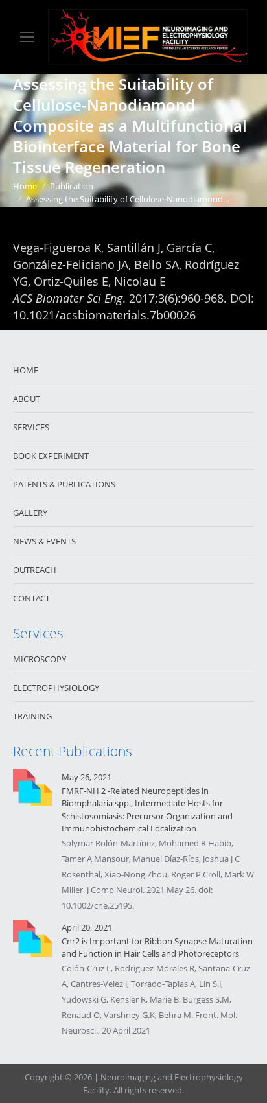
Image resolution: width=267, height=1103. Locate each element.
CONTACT (31, 598)
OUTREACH (34, 569)
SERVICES (31, 427)
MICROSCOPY (39, 659)
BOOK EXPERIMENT (51, 455)
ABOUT (26, 398)
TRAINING (32, 716)
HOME (25, 370)
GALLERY (30, 512)
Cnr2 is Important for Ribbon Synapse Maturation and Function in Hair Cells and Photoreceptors (157, 947)
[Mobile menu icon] (27, 37)
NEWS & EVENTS (44, 541)
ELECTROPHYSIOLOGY (56, 687)
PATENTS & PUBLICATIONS (64, 484)
